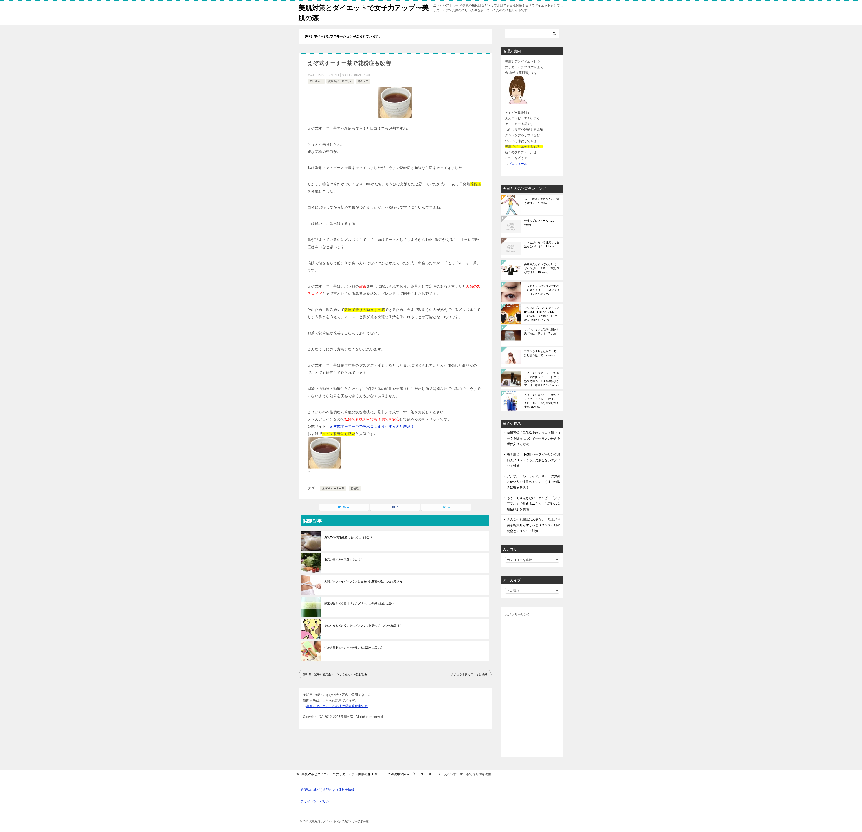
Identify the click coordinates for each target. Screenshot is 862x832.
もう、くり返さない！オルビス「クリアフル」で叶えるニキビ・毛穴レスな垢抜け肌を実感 (541, 401)
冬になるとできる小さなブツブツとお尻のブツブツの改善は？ (363, 625)
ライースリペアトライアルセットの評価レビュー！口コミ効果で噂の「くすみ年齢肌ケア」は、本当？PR (542, 379)
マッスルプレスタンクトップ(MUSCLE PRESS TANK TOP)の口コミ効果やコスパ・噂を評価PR (542, 313)
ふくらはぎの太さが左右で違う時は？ (541, 201)
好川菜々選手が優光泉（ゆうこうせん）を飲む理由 (335, 674)
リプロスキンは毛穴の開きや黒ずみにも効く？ (541, 331)
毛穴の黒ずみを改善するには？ (343, 559)
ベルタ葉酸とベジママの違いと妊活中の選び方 (353, 647)
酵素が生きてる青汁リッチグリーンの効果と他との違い (359, 603)
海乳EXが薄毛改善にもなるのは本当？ (348, 537)
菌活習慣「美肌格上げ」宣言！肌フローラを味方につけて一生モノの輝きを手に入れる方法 (533, 438)
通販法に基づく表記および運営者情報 (327, 790)
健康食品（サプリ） (340, 81)
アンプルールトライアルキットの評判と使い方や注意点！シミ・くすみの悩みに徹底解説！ (533, 481)
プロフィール (517, 163)
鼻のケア (363, 81)
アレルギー (316, 81)
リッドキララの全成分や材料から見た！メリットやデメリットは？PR (541, 290)
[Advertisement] (532, 684)
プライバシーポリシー (316, 801)
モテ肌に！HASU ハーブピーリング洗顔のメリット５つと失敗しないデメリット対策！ (533, 460)
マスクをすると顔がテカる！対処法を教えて (541, 353)
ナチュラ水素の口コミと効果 (469, 674)
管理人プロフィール (539, 222)
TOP (339, 774)
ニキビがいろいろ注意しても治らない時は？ (541, 244)
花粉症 (355, 488)
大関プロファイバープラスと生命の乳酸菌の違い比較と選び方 (363, 581)
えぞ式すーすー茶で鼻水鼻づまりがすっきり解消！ (372, 426)
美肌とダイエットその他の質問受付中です (337, 706)
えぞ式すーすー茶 (333, 488)
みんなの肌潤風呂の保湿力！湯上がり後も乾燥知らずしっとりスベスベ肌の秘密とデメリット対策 (533, 525)
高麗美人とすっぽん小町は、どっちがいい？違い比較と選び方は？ (541, 268)
